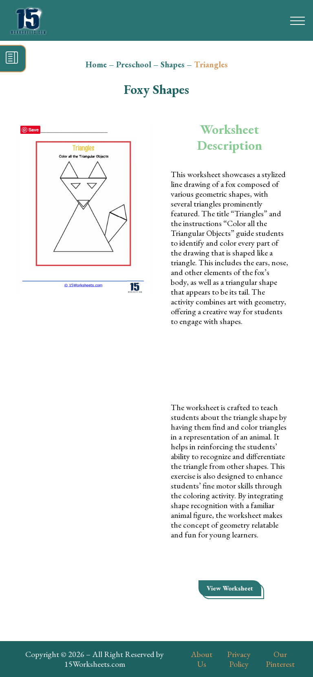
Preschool (133, 64)
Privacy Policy (239, 659)
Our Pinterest (280, 659)
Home (96, 64)
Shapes (173, 64)
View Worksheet (230, 588)
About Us (201, 659)
